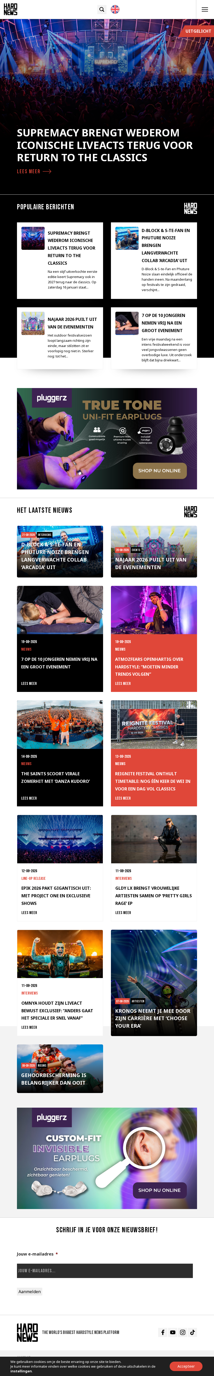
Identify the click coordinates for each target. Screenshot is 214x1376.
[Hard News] (10, 9)
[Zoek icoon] (101, 9)
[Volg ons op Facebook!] (162, 1332)
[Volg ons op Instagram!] (182, 1332)
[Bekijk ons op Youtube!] (172, 1332)
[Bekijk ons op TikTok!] (192, 1332)
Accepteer (186, 1366)
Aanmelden (30, 1291)
